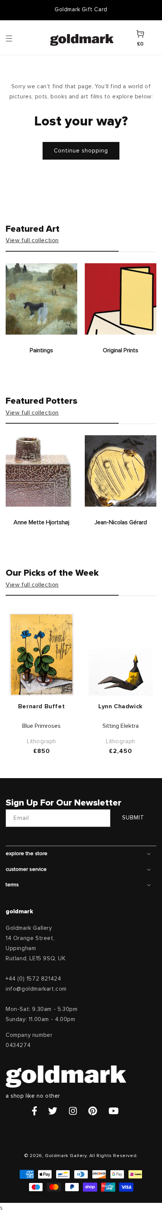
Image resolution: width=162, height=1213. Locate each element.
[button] (16, 38)
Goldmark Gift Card (81, 9)
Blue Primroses (41, 726)
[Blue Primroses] (41, 655)
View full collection (32, 240)
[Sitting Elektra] (121, 672)
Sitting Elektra (120, 726)
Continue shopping (81, 151)
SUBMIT (133, 818)
